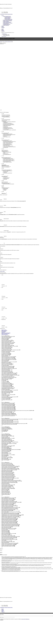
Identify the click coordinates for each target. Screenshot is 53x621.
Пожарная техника (6, 23)
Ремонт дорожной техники (7, 16)
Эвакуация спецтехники (6, 24)
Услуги (3, 15)
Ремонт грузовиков (6, 21)
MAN (12, 41)
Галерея (3, 26)
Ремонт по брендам (6, 25)
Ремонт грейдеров (7, 18)
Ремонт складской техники (7, 22)
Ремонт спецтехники (5, 334)
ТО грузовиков (4, 331)
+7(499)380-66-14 (2, 14)
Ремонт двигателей (4, 330)
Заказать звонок (4, 36)
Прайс (2, 29)
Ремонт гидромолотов (8, 17)
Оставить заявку (2, 271)
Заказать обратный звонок (8, 14)
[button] (26, 110)
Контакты (3, 27)
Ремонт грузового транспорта (7, 20)
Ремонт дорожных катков (8, 19)
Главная (1, 41)
